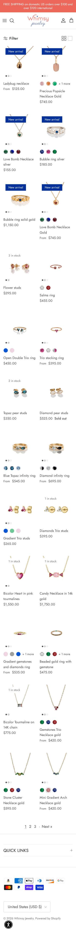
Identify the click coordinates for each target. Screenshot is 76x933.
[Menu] (4, 20)
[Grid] (63, 38)
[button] (8, 924)
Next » (47, 826)
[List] (70, 38)
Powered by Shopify (48, 918)
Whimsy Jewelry (24, 918)
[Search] (14, 20)
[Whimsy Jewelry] (38, 20)
